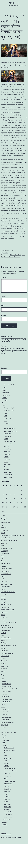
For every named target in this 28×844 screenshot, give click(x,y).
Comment (5, 277)
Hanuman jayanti (6, 568)
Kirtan (3, 589)
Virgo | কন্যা (4, 666)
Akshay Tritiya (5, 522)
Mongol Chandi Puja (7, 609)
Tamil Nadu (7, 464)
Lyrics (3, 597)
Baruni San (4, 543)
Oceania (4, 400)
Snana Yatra (5, 656)
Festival (3, 566)
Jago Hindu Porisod (7, 584)
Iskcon (3, 576)
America (4, 390)
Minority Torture (6, 607)
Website (3, 315)
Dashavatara (5, 553)
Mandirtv (5, 252)
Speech (3, 658)
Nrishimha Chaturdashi (8, 622)
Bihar (5, 415)
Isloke (3, 579)
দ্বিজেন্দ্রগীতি (4, 668)
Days (2, 556)
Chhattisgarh (8, 418)
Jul (4, 515)
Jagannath (4, 581)
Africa (4, 387)
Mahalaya (5, 694)
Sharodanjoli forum (7, 653)
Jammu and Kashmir (10, 431)
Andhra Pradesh (9, 410)
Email (3, 305)
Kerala (6, 439)
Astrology (15, 255)
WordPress (17, 837)
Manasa (3, 599)
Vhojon (3, 663)
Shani (12, 257)
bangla (3, 533)
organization (5, 625)
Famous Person (6, 563)
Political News (5, 630)
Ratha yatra (5, 643)
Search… (4, 368)
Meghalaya (7, 449)
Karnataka (7, 436)
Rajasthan (7, 459)
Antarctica (5, 392)
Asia (3, 403)
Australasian (6, 395)
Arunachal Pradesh (10, 408)
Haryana (6, 426)
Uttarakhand (8, 474)
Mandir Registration (7, 722)
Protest (3, 633)
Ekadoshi (4, 561)
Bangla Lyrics (6, 709)
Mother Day (5, 612)
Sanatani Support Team (8, 645)
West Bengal (8, 477)
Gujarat (6, 423)
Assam (6, 413)
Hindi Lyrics (5, 719)
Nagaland (7, 454)
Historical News (6, 574)
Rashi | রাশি (7, 257)
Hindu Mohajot (5, 571)
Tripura (6, 469)
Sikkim (6, 462)
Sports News (5, 661)
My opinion (4, 725)
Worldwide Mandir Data (8, 385)
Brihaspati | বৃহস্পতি (6, 548)
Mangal (3, 602)
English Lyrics (6, 717)
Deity (19, 255)
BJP (2, 545)
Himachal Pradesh (9, 428)
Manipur (6, 446)
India (4, 405)
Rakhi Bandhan (6, 638)
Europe (4, 398)
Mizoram (7, 451)
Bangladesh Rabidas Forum (9, 540)
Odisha (6, 456)
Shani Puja (17, 257)
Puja (2, 257)
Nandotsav (5, 696)
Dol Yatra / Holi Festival (9, 689)
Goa (5, 421)
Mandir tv (14, 3)
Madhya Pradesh (9, 441)
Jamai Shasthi (5, 586)
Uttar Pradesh (8, 472)
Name (3, 296)
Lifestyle (3, 594)
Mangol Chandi (6, 604)
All (11, 255)
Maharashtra (8, 444)
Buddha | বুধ (4, 551)
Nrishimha (4, 617)
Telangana (7, 467)
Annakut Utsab (6, 686)
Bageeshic (4, 530)
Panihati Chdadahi (7, 627)
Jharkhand (7, 433)
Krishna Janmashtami (8, 592)
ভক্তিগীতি (3, 671)
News (23, 255)
